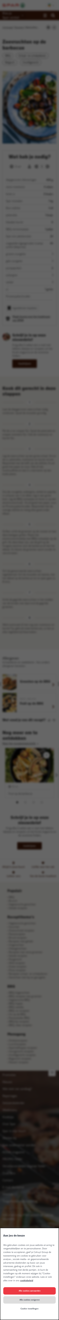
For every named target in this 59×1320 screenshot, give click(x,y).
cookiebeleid (26, 1280)
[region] (29, 1274)
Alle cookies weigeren (30, 1300)
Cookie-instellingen (29, 1308)
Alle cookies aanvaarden (29, 1290)
